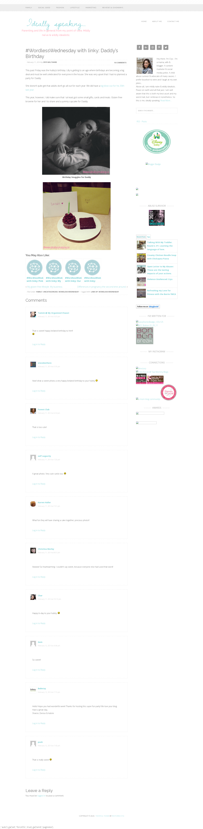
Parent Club (43, 409)
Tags (148, 237)
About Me (157, 21)
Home (144, 21)
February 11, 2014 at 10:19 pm (49, 599)
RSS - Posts (142, 121)
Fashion (60, 8)
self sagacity (44, 456)
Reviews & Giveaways (112, 8)
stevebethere (45, 363)
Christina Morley (46, 549)
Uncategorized (50, 292)
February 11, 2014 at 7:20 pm (49, 459)
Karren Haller (44, 502)
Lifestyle (75, 8)
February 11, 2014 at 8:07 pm (49, 552)
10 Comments (120, 62)
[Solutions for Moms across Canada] (156, 173)
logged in (41, 795)
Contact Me (173, 21)
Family (29, 8)
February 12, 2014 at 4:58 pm (49, 645)
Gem (40, 642)
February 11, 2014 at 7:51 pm (49, 506)
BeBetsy (42, 688)
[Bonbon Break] (144, 343)
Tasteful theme (102, 816)
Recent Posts (141, 237)
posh (40, 742)
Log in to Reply (38, 344)
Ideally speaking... (56, 21)
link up (94, 292)
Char (40, 595)
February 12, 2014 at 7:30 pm (49, 745)
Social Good (44, 8)
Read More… (166, 100)
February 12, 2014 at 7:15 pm (49, 692)
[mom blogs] (152, 372)
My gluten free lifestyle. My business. (45, 286)
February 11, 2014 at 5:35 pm (49, 366)
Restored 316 (118, 816)
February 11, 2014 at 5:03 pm (49, 316)
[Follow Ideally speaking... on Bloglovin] (148, 307)
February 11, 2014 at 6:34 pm (49, 413)
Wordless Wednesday (69, 292)
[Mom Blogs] (155, 382)
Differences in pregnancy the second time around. (101, 286)
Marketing (91, 8)
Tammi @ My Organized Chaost (53, 313)
